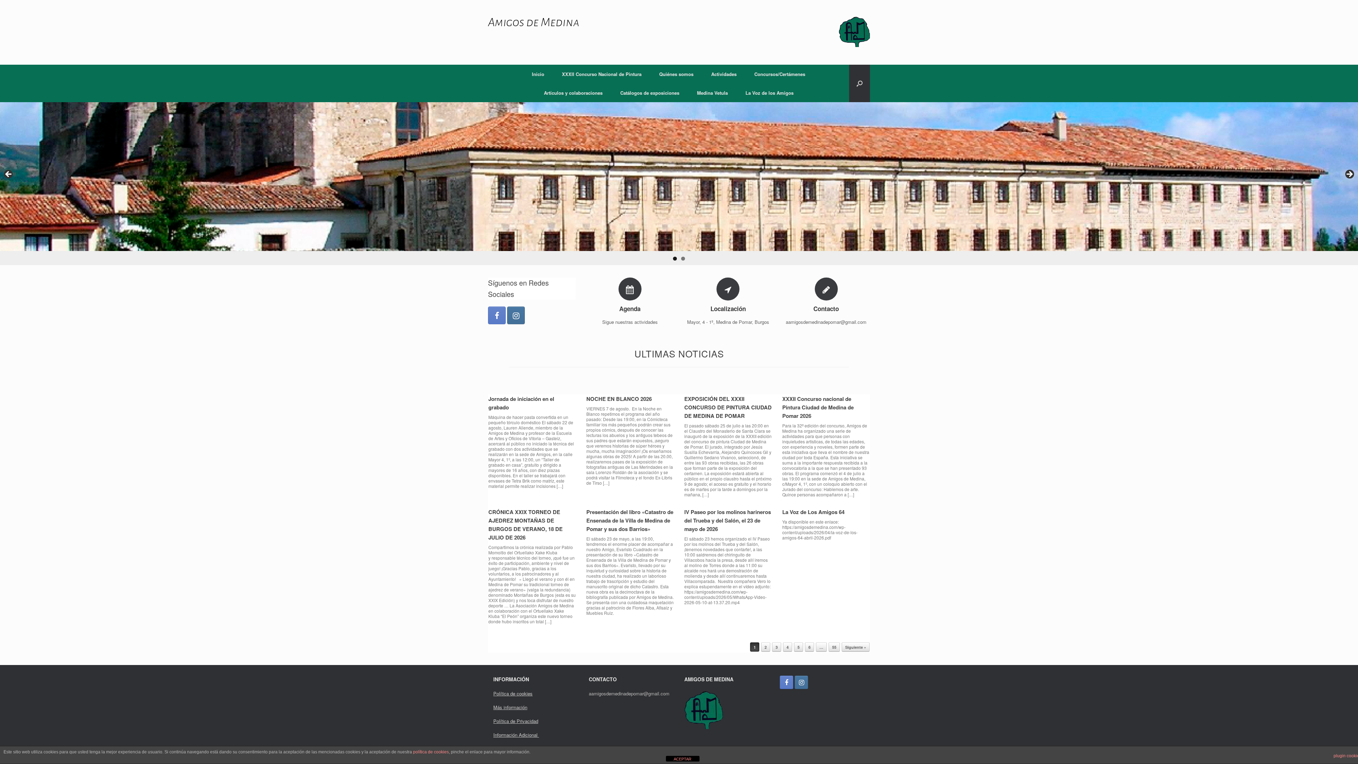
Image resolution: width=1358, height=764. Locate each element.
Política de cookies (513, 693)
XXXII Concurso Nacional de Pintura (602, 74)
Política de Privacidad (515, 721)
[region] (679, 184)
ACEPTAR (682, 759)
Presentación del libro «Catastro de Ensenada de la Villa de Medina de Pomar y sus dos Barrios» (629, 520)
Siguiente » (855, 647)
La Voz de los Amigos (769, 92)
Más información (510, 707)
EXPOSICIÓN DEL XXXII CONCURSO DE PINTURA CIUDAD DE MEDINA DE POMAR (728, 407)
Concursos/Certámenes (779, 74)
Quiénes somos (676, 74)
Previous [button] (9, 174)
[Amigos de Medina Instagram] (516, 315)
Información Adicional (516, 734)
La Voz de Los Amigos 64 (813, 512)
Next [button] (1349, 174)
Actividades (724, 74)
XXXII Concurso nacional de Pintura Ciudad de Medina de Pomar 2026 (818, 407)
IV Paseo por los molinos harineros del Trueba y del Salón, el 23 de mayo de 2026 (727, 520)
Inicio (538, 74)
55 (834, 647)
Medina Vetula (712, 92)
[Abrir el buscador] (859, 83)
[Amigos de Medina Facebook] (497, 315)
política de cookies (431, 752)
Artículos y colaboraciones (573, 92)
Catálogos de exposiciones (649, 92)
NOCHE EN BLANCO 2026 (619, 399)
